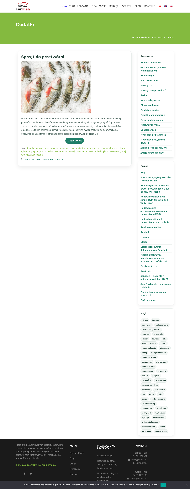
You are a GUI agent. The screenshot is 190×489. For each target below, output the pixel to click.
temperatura (147, 408)
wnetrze (25, 155)
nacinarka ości (67, 148)
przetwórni (146, 380)
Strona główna (78, 6)
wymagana (160, 413)
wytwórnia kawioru (150, 422)
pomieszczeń (147, 371)
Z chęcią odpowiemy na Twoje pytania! (36, 465)
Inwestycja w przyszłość (153, 90)
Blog (138, 6)
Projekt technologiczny (152, 115)
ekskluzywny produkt (151, 329)
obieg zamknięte (149, 357)
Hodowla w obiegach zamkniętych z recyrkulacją (107, 477)
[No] (186, 484)
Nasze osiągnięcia (150, 100)
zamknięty (146, 431)
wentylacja (146, 413)
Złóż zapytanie (148, 300)
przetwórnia (161, 380)
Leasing (144, 237)
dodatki (170, 37)
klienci (163, 343)
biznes (145, 320)
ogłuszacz (92, 148)
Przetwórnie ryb (148, 266)
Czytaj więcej (75, 140)
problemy (162, 371)
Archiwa (158, 37)
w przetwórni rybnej (116, 151)
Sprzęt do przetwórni (42, 56)
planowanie (161, 362)
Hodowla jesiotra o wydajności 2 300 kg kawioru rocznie (107, 464)
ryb (143, 394)
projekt (145, 376)
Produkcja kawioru (150, 110)
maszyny (39, 148)
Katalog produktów (150, 227)
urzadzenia (81, 151)
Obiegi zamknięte (149, 105)
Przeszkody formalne (151, 120)
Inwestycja (146, 85)
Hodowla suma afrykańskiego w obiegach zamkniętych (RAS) (154, 211)
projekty (155, 376)
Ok (163, 485)
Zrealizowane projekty (152, 153)
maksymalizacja (149, 348)
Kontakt (149, 6)
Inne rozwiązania (149, 80)
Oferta (126, 6)
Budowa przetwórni (150, 62)
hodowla (145, 334)
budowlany (146, 325)
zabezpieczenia (148, 427)
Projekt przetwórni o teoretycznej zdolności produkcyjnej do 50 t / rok (153, 258)
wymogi (145, 417)
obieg (144, 353)
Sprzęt (113, 6)
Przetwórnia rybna (150, 125)
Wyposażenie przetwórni (52, 159)
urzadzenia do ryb (97, 151)
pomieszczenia (148, 367)
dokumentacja (162, 325)
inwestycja (158, 334)
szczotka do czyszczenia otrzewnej (57, 151)
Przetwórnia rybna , (33, 159)
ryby (30, 151)
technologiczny (148, 403)
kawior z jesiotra (159, 339)
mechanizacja (51, 148)
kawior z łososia (149, 343)
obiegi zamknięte (158, 353)
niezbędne (80, 148)
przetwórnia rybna (150, 385)
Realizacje (99, 6)
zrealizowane (160, 431)
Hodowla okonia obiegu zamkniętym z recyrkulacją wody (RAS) (154, 200)
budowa (155, 320)
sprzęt (36, 151)
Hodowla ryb (147, 75)
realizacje (146, 390)
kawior (145, 339)
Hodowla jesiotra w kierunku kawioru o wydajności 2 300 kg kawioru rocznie (155, 188)
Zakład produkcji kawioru (153, 148)
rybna (151, 394)
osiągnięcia (147, 362)
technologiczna (158, 399)
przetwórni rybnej (106, 148)
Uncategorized (148, 130)
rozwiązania (160, 390)
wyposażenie (36, 155)
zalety (162, 427)
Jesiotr (144, 95)
